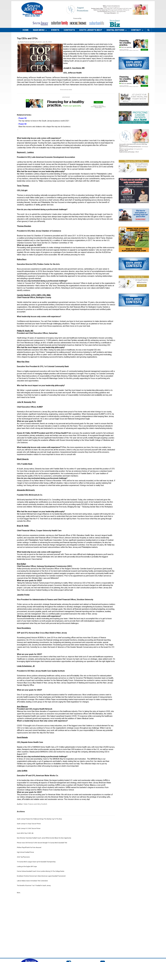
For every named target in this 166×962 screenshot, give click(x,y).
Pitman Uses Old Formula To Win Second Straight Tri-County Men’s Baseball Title (42, 843)
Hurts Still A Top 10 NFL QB (25, 833)
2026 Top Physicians (23, 857)
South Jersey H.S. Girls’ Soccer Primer (28, 828)
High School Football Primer (25, 852)
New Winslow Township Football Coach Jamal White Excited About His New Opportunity (44, 838)
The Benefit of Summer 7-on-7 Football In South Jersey (34, 885)
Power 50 (22, 118)
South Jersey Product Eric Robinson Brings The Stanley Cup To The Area (39, 819)
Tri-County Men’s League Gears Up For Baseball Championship (36, 862)
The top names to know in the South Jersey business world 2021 (43, 121)
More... (19, 892)
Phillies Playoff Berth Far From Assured (29, 847)
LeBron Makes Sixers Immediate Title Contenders (32, 881)
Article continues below (66, 89)
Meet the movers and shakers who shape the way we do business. (44, 127)
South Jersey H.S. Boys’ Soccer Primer (29, 824)
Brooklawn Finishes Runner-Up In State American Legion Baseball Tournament (41, 876)
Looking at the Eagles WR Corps (27, 866)
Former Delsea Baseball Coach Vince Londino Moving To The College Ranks (40, 871)
